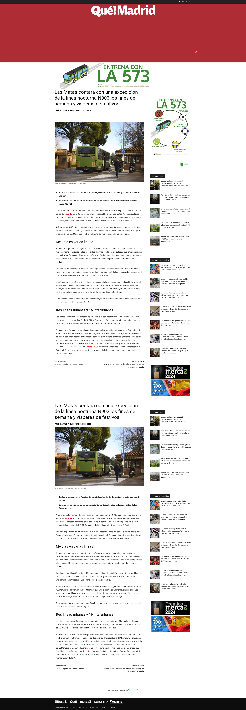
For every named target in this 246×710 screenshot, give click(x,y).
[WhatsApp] (74, 116)
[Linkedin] (86, 116)
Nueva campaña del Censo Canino (69, 364)
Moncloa (91, 347)
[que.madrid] (123, 11)
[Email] (92, 116)
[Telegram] (186, 1)
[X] (189, 1)
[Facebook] (179, 1)
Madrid (67, 214)
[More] (98, 116)
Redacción (62, 110)
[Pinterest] (68, 116)
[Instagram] (182, 1)
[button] (196, 52)
